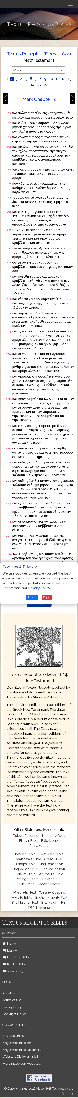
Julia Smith (26, 884)
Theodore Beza (53, 836)
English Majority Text (51, 897)
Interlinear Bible (17, 957)
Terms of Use (12, 1000)
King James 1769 (25, 869)
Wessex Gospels (52, 892)
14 (32, 84)
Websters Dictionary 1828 (20, 1056)
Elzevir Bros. (28, 840)
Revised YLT (51, 879)
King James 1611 (51, 864)
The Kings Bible (13, 1035)
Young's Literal (28, 879)
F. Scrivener (50, 840)
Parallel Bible (15, 964)
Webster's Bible (51, 874)
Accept (32, 597)
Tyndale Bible (25, 854)
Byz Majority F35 (54, 902)
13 (69, 79)
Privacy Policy (12, 1007)
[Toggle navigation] (70, 4)
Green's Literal (49, 884)
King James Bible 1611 (18, 1043)
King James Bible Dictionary (22, 1050)
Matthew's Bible (28, 859)
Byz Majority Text (25, 902)
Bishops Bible (25, 864)
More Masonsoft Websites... (22, 1063)
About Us (9, 993)
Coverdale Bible (51, 854)
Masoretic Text (24, 892)
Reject (46, 597)
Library (11, 950)
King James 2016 (53, 869)
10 (51, 79)
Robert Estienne (25, 836)
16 (45, 84)
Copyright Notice (15, 1014)
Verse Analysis (16, 971)
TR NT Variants (39, 907)
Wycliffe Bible (21, 897)
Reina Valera (39, 845)
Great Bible (53, 859)
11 (57, 79)
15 (39, 84)
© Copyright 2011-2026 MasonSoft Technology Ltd (38, 1088)
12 (63, 79)
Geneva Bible (25, 874)
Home (11, 943)
